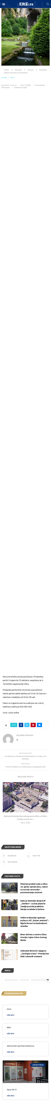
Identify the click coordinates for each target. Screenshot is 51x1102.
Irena (9, 1009)
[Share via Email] (39, 725)
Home (6, 70)
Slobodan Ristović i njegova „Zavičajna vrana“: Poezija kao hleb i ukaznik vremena (34, 953)
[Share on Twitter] (27, 725)
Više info (10, 1015)
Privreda (18, 70)
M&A (9, 1027)
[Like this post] (15, 725)
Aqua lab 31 (12, 1090)
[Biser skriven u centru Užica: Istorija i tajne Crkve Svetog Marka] (9, 938)
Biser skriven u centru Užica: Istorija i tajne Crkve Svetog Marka (33, 937)
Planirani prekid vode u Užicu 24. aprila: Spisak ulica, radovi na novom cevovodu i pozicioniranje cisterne (34, 888)
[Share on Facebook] (21, 725)
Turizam (30, 70)
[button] (3, 4)
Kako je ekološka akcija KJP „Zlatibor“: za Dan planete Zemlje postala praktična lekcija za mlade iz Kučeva (33, 905)
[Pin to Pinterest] (33, 725)
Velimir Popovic (10, 85)
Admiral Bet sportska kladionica (20, 1046)
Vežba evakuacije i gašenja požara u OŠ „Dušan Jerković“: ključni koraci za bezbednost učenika (34, 921)
